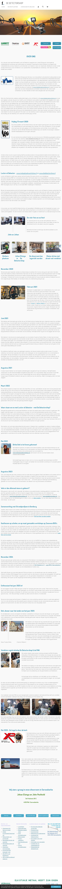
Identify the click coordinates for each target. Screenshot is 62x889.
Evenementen (34, 832)
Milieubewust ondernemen (38, 833)
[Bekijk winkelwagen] (47, 7)
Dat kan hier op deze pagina (42, 516)
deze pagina (37, 498)
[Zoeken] (43, 7)
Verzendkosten (22, 828)
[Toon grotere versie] (6, 221)
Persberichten (34, 830)
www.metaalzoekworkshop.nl (41, 87)
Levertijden (21, 826)
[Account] (38, 7)
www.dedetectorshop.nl (47, 173)
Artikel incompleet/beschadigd (8, 833)
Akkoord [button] (56, 886)
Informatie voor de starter (38, 842)
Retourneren (21, 837)
